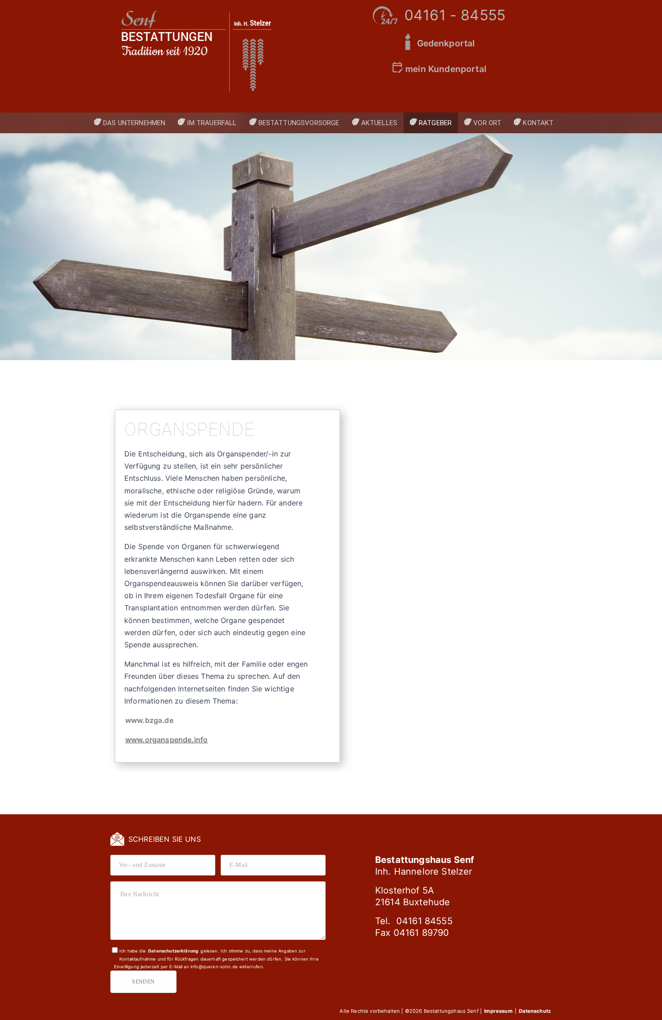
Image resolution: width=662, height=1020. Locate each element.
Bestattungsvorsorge (299, 123)
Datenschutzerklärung (173, 950)
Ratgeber (435, 123)
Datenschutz (535, 1011)
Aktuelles (379, 123)
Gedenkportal (446, 43)
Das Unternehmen (134, 123)
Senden (143, 982)
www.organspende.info (166, 739)
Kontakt (538, 123)
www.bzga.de (149, 720)
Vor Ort (487, 123)
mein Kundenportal (445, 68)
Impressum (499, 1011)
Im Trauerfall (211, 123)
